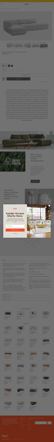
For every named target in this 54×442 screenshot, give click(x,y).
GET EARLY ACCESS (15, 230)
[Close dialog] (49, 206)
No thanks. (15, 233)
